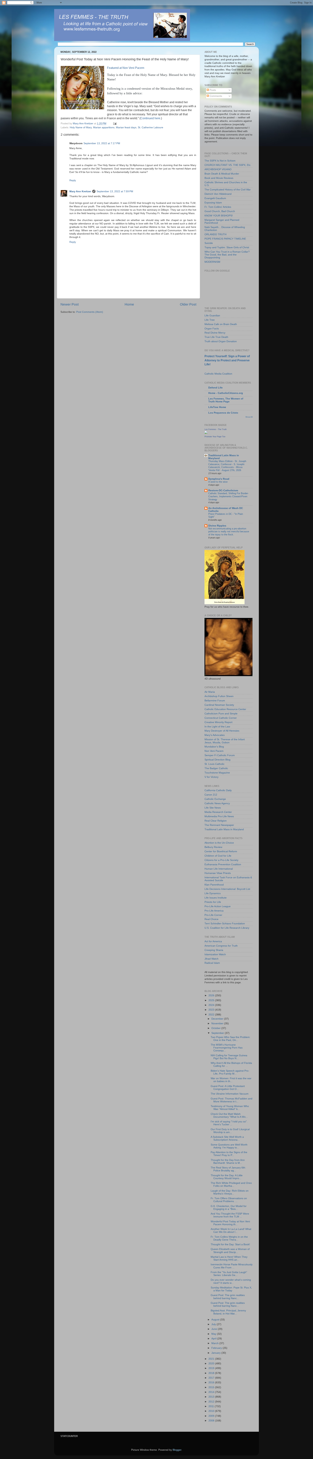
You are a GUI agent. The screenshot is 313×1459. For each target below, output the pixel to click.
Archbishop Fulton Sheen (219, 696)
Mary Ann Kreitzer (80, 191)
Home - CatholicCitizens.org (225, 393)
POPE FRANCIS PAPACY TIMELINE (225, 238)
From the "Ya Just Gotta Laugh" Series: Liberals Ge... (229, 1274)
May (214, 1334)
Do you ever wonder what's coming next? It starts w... (231, 1281)
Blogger (177, 1450)
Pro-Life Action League (218, 906)
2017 (211, 1377)
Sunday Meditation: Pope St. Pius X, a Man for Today (231, 1289)
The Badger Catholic (216, 768)
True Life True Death (216, 337)
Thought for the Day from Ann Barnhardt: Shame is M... (228, 1161)
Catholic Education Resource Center (225, 709)
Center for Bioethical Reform (221, 851)
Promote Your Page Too (215, 436)
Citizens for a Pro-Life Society (221, 860)
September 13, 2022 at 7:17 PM (102, 143)
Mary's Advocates (215, 735)
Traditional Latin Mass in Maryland (224, 829)
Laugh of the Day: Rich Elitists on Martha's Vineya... (230, 1192)
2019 (211, 1368)
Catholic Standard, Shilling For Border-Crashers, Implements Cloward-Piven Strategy (228, 496)
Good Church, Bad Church (220, 211)
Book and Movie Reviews (219, 178)
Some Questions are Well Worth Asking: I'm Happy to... (229, 1146)
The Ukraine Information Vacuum (230, 1093)
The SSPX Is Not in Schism (220, 160)
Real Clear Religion (216, 820)
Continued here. (150, 118)
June (214, 1329)
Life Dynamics (213, 893)
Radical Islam (212, 963)
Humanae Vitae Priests (218, 873)
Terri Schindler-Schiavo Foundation (225, 923)
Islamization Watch (215, 954)
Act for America (213, 941)
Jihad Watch (211, 958)
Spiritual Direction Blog (217, 759)
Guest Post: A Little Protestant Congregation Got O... (228, 1087)
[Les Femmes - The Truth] (206, 433)
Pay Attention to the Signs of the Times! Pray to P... (229, 1154)
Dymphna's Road (218, 479)
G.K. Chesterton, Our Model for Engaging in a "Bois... (229, 1207)
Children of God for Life (218, 855)
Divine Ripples (217, 525)
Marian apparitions (103, 127)
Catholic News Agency (217, 803)
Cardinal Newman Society (219, 705)
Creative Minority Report (218, 722)
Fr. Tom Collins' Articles (218, 207)
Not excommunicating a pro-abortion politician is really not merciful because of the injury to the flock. (228, 531)
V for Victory (211, 777)
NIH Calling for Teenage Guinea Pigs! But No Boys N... (229, 1057)
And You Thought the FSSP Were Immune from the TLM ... (230, 1215)
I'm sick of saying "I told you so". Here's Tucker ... (229, 1123)
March (215, 1343)
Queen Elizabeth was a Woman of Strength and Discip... (230, 1250)
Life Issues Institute (216, 897)
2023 (211, 1009)
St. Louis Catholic (214, 764)
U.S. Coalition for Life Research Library (227, 928)
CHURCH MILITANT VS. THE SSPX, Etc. (228, 165)
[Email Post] (114, 123)
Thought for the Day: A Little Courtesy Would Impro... (227, 1177)
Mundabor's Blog (214, 746)
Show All (249, 417)
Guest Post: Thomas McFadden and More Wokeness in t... (231, 1100)
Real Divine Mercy (215, 332)
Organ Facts (212, 328)
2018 (211, 1373)
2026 (211, 995)
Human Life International (219, 868)
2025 (211, 1000)
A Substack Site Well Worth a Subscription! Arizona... (227, 1138)
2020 (211, 1363)
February (217, 1348)
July (214, 1324)
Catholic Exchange (215, 799)
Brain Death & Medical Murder (222, 173)
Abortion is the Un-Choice (219, 842)
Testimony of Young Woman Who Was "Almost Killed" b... (230, 1107)
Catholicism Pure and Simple (221, 713)
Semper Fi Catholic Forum (220, 755)
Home (129, 304)
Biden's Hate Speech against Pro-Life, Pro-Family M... (230, 1072)
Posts (212, 90)
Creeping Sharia (214, 950)
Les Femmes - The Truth (216, 429)
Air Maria (210, 692)
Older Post (188, 304)
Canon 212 (211, 794)
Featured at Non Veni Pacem (125, 67)
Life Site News (213, 807)
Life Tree (210, 320)
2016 (211, 1382)
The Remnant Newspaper (219, 825)
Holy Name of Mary (81, 127)
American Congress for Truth (221, 945)
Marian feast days (126, 127)
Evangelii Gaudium (215, 198)
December (217, 1018)
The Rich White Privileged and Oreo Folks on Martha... (231, 1184)
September (218, 1033)
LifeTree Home (217, 407)
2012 (211, 1401)
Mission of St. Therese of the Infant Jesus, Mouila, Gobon (225, 741)
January (216, 1352)
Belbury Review (213, 847)
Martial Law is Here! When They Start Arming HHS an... (229, 1258)
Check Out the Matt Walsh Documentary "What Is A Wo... (229, 1115)
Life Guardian (212, 315)
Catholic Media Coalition (218, 373)
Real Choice (211, 919)
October (216, 1028)
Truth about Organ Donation (221, 341)
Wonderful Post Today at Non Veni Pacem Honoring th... (230, 1223)
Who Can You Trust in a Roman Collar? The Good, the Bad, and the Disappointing (227, 254)
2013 (211, 1396)
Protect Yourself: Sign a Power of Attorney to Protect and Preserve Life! (227, 360)
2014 (211, 1392)
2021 (211, 1358)
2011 (211, 1406)
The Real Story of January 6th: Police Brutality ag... (228, 1169)
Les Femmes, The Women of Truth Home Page (225, 400)
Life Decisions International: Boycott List (227, 889)
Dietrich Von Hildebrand (218, 194)
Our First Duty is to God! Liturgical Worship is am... (230, 1131)
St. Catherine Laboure (150, 127)
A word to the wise (218, 481)
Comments (215, 96)
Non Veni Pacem (214, 751)
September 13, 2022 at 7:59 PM (115, 191)
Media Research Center (218, 812)
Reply (72, 180)
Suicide (209, 243)
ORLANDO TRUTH (215, 234)
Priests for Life (213, 902)
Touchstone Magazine (217, 772)
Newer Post (69, 304)
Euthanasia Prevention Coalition (223, 864)
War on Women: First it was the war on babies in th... (231, 1080)
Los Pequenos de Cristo (223, 412)
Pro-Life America (214, 910)
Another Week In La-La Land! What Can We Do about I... (231, 1230)
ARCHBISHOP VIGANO (218, 169)
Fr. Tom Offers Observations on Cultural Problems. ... (229, 1200)
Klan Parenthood (214, 884)
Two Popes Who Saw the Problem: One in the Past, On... (230, 1038)
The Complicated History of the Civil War (228, 189)
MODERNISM (212, 262)
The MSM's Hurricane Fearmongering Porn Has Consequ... (227, 1047)
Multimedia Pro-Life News (219, 816)
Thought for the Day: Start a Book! (230, 1244)
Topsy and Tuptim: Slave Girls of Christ (227, 247)
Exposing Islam (213, 202)
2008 (211, 1420)
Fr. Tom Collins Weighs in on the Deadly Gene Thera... (229, 1238)
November (217, 1023)
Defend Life (215, 387)
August (215, 1319)
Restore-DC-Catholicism (223, 490)
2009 (211, 1416)
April (214, 1338)
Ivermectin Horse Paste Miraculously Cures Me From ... (232, 1266)
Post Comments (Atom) (89, 312)
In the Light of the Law (217, 726)
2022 (211, 1014)
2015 (211, 1387)
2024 (211, 1005)
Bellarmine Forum (215, 700)
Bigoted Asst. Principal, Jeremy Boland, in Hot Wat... (228, 1312)
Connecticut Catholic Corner (221, 718)
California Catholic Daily (218, 790)
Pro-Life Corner (213, 915)
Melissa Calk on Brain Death (221, 324)
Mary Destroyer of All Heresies (222, 730)
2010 (211, 1411)
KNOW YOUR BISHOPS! (219, 215)
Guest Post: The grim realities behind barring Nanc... (228, 1296)
